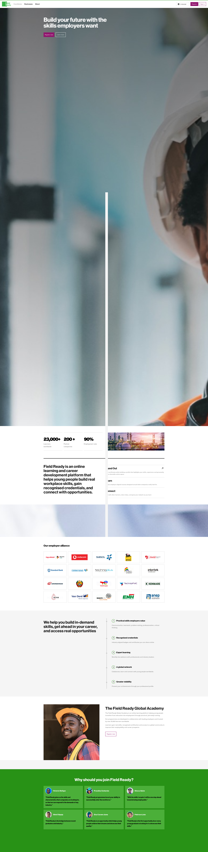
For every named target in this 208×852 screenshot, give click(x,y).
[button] (182, 4)
